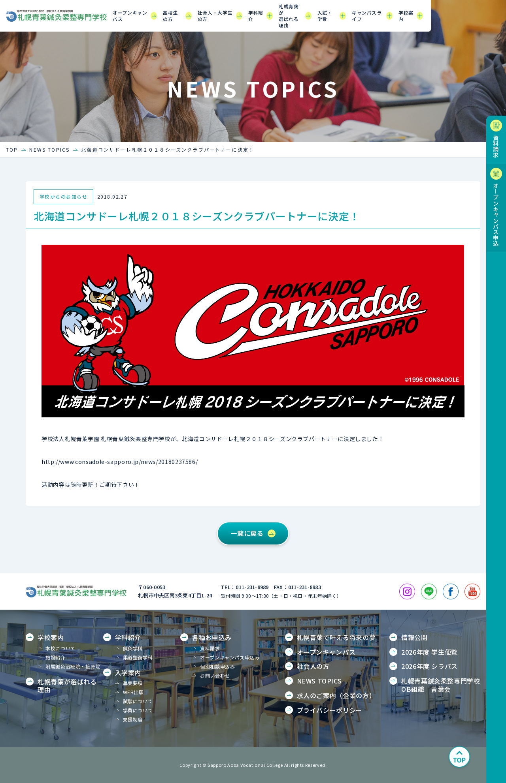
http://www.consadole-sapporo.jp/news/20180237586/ (120, 462)
